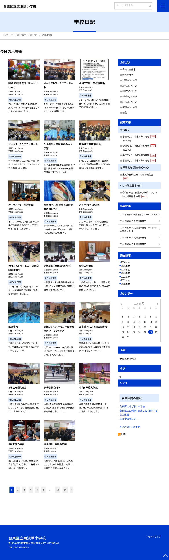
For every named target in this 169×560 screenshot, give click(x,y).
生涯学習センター (128, 418)
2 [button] (17, 489)
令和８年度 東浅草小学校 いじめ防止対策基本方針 (139, 194)
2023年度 (125, 273)
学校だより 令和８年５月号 (138, 155)
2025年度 (125, 266)
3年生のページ (129, 91)
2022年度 (125, 276)
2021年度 (125, 280)
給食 (124, 112)
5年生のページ (129, 101)
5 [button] (37, 489)
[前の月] (121, 303)
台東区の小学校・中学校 (132, 406)
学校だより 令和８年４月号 (138, 160)
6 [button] (43, 489)
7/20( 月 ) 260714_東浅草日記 (132, 244)
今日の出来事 (129, 69)
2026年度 (125, 262)
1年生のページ (129, 80)
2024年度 (125, 269)
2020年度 (125, 284)
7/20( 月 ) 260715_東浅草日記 (132, 237)
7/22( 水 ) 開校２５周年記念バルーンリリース (138, 214)
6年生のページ (129, 107)
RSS (123, 434)
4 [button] (30, 489)
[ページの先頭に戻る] (165, 556)
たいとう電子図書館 (129, 427)
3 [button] (24, 489)
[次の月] (157, 303)
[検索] (148, 6)
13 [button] (58, 489)
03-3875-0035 (21, 547)
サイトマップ (154, 536)
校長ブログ (127, 75)
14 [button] (65, 489)
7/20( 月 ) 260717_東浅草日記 (132, 221)
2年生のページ (129, 85)
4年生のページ (129, 96)
